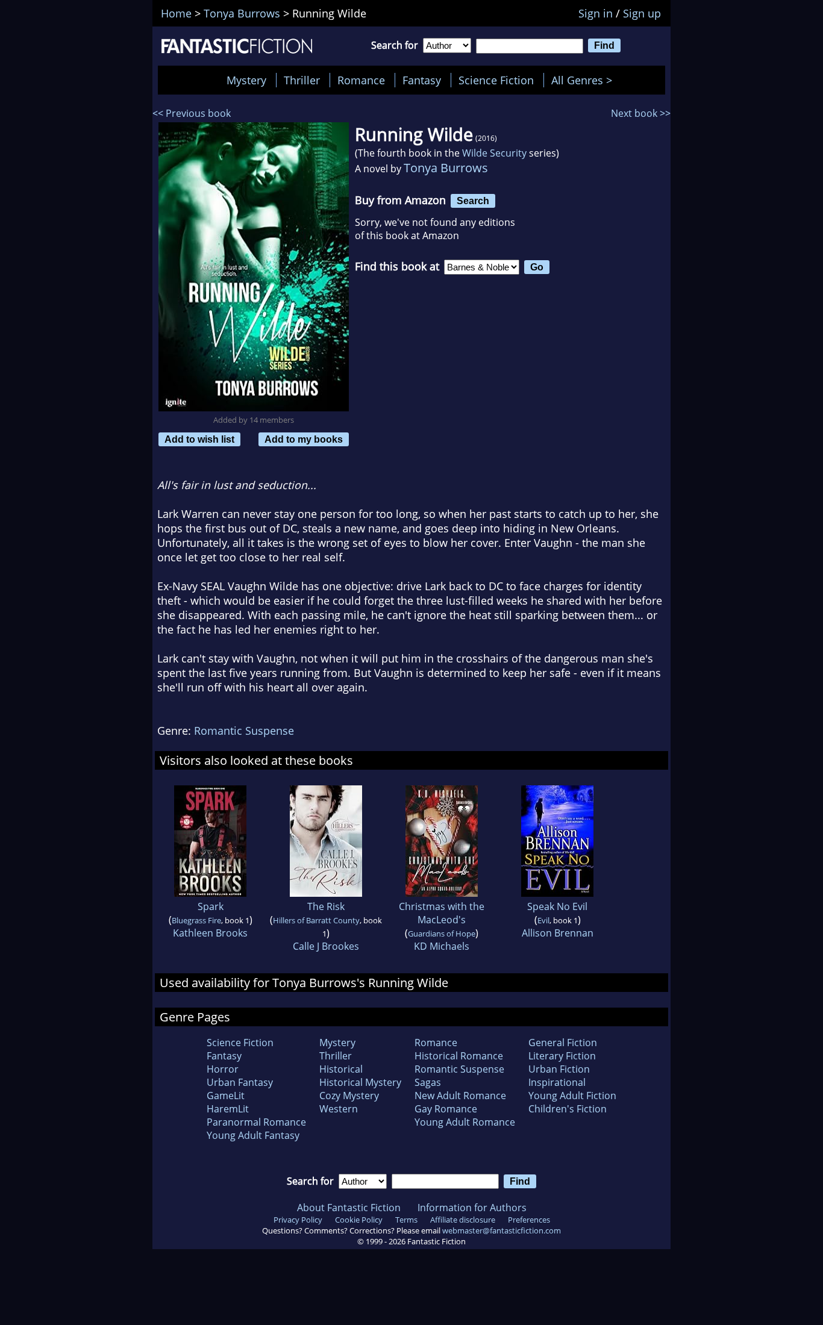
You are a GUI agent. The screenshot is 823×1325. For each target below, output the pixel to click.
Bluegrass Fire (196, 920)
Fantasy (421, 80)
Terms (406, 1219)
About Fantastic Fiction (349, 1207)
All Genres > (584, 80)
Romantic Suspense (244, 730)
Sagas (428, 1082)
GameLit (226, 1095)
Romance (361, 80)
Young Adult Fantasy (253, 1135)
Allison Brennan (557, 933)
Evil (543, 920)
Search (473, 200)
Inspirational (557, 1082)
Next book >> (641, 113)
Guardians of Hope (441, 933)
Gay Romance (446, 1108)
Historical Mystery (360, 1082)
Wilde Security (494, 153)
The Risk (326, 906)
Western (338, 1108)
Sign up (642, 13)
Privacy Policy (298, 1219)
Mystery (246, 80)
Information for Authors (472, 1207)
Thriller (302, 80)
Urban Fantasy (240, 1082)
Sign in (595, 13)
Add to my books (303, 439)
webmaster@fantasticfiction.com (501, 1230)
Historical (341, 1069)
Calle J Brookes (326, 946)
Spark (211, 906)
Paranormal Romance (256, 1122)
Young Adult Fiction (572, 1095)
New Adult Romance (460, 1095)
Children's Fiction (567, 1108)
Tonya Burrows (446, 168)
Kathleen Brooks (210, 933)
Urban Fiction (559, 1069)
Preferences (529, 1219)
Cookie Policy (359, 1219)
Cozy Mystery (349, 1095)
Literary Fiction (562, 1055)
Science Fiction (496, 80)
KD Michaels (441, 946)
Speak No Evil (557, 906)
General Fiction (562, 1042)
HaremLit (228, 1108)
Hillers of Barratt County (316, 920)
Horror (223, 1069)
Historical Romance (459, 1055)
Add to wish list (199, 439)
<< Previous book (191, 113)
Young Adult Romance (465, 1122)
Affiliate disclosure (462, 1219)
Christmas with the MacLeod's (441, 913)
